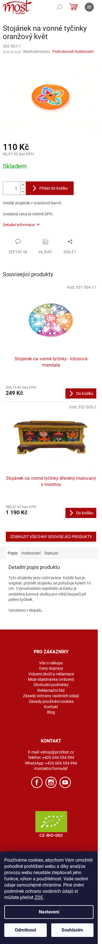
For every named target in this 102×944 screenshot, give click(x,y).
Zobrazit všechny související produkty (51, 536)
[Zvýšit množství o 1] (23, 185)
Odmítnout (25, 930)
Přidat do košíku (53, 188)
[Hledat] (59, 7)
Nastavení (49, 912)
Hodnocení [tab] (31, 553)
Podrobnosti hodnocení (73, 51)
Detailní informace (19, 224)
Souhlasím (72, 930)
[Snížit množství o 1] (23, 191)
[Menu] (89, 7)
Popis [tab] (13, 553)
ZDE (39, 897)
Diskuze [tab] (51, 553)
